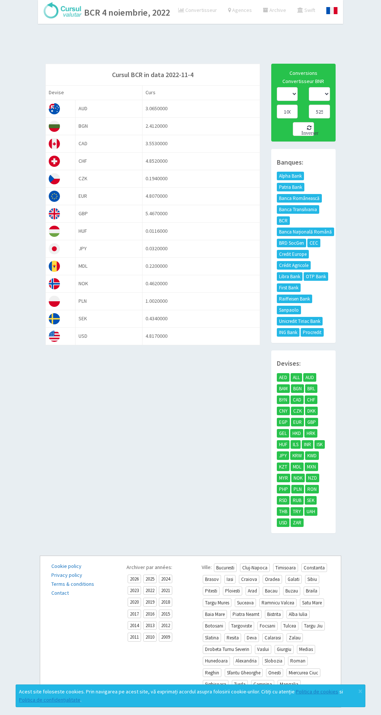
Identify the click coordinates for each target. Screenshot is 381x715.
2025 (149, 579)
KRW (297, 455)
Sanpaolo (289, 310)
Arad (252, 591)
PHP (283, 489)
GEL (283, 433)
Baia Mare (215, 614)
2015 (165, 614)
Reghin (212, 673)
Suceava (245, 603)
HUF (283, 444)
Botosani (214, 626)
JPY (283, 455)
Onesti (274, 673)
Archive (277, 10)
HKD (296, 433)
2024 (165, 579)
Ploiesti (232, 591)
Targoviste (241, 626)
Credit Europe (293, 254)
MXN (311, 467)
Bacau (271, 591)
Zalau (295, 638)
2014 (134, 625)
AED (283, 377)
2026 (134, 579)
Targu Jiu (313, 626)
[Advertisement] (190, 44)
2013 (149, 625)
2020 (134, 602)
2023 (134, 590)
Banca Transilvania (298, 209)
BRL (311, 388)
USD (283, 522)
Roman (297, 661)
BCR (283, 220)
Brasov (212, 579)
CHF (311, 400)
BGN (297, 388)
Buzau (291, 591)
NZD (312, 478)
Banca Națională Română (305, 232)
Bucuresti (225, 568)
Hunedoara (216, 661)
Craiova (249, 579)
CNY (283, 411)
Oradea (272, 579)
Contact (60, 593)
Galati (294, 579)
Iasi (230, 579)
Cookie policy (66, 566)
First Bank (288, 288)
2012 (165, 625)
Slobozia (273, 661)
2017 (134, 614)
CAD (297, 400)
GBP (311, 422)
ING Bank (288, 332)
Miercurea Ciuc (303, 673)
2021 (165, 590)
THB (283, 511)
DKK (311, 411)
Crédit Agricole (293, 265)
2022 (149, 590)
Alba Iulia (298, 614)
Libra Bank (289, 276)
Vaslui (263, 649)
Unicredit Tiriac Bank (299, 321)
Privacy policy (66, 575)
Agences (241, 10)
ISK (320, 444)
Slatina (212, 638)
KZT (283, 467)
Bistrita (274, 614)
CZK (297, 411)
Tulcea (289, 626)
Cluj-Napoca (255, 568)
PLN (298, 489)
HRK (311, 433)
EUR (297, 422)
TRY (297, 511)
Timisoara (285, 568)
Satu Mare (312, 603)
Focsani (267, 626)
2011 (134, 637)
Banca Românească (299, 198)
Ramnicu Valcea (278, 603)
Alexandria (246, 661)
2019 (149, 602)
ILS (295, 444)
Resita (233, 638)
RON (312, 489)
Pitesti (211, 591)
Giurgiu (284, 649)
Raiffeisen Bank (294, 299)
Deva (252, 638)
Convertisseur (200, 10)
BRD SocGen (291, 243)
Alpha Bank (290, 176)
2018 (165, 602)
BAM (283, 388)
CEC (314, 243)
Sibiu (312, 579)
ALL (296, 377)
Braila (311, 591)
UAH (311, 511)
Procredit (312, 332)
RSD (283, 500)
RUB (297, 500)
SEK (310, 500)
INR (307, 444)
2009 (165, 637)
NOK (298, 478)
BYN (283, 400)
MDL (297, 467)
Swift (309, 10)
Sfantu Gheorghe (243, 673)
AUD (309, 377)
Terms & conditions (72, 584)
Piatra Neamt (246, 614)
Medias (306, 649)
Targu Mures (217, 603)
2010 (149, 637)
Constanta (314, 568)
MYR (283, 478)
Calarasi (273, 638)
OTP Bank (316, 276)
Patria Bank (290, 187)
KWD (312, 455)
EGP (283, 422)
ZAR (297, 522)
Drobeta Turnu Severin (227, 649)
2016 (149, 614)
